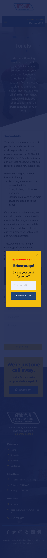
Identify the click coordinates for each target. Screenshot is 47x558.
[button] (37, 255)
